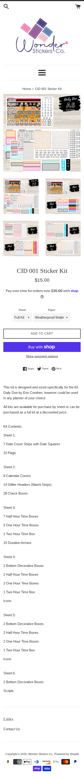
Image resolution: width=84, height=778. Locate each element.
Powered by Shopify (66, 754)
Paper (51, 310)
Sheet (22, 310)
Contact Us (11, 729)
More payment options (42, 356)
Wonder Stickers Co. (40, 754)
